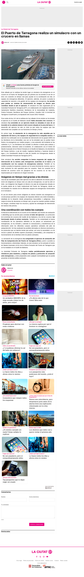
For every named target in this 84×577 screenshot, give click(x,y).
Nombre (3, 496)
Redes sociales (64, 560)
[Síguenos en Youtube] (47, 556)
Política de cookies (39, 560)
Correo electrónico (34, 496)
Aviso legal (19, 560)
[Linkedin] (74, 42)
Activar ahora (47, 86)
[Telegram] (79, 42)
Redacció (6, 42)
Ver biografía (9, 270)
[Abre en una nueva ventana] (35, 566)
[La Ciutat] (44, 2)
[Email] (82, 42)
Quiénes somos (49, 560)
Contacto (56, 560)
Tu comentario (5, 504)
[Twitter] (71, 42)
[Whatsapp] (76, 42)
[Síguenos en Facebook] (36, 556)
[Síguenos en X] (40, 556)
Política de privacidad (28, 560)
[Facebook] (68, 42)
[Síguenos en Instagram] (43, 556)
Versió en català (78, 2)
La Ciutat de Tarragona (9, 29)
